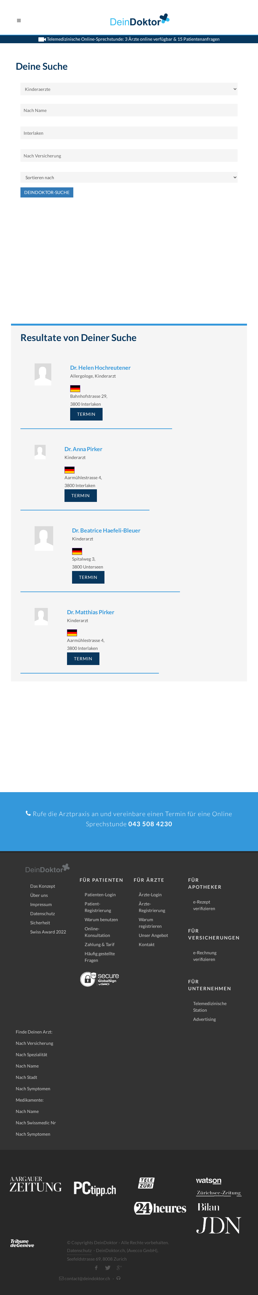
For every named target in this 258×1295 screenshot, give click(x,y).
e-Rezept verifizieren (204, 905)
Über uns (39, 895)
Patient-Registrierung (98, 907)
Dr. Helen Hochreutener (100, 367)
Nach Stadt (26, 1077)
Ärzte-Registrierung (152, 907)
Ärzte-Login (150, 894)
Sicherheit (40, 922)
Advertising (204, 1019)
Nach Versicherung (34, 1043)
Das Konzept (42, 886)
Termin (86, 414)
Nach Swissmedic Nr (36, 1122)
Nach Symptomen (33, 1088)
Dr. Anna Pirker (83, 448)
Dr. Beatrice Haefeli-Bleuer (106, 530)
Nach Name (27, 1065)
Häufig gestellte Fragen (100, 957)
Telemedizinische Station (210, 1007)
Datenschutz (42, 913)
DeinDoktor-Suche (47, 192)
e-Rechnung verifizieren (204, 956)
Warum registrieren (150, 923)
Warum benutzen (101, 919)
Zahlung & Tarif (100, 944)
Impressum (41, 904)
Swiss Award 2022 (48, 931)
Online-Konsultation (97, 932)
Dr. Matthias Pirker (90, 612)
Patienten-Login (100, 894)
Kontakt (146, 944)
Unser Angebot (153, 935)
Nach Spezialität (31, 1054)
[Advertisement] (129, 264)
